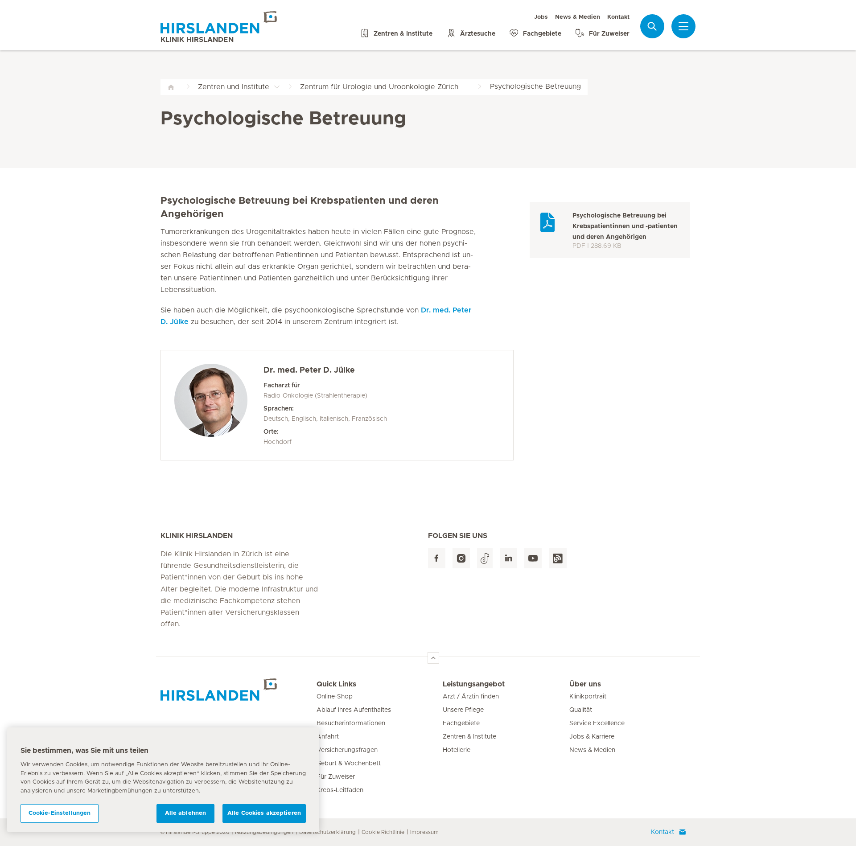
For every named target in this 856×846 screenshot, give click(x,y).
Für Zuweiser (336, 777)
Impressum (424, 832)
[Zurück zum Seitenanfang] (433, 658)
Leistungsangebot (474, 684)
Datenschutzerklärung (327, 832)
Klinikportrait (587, 697)
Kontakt (618, 17)
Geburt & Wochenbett (349, 763)
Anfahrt (328, 737)
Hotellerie (456, 750)
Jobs (541, 17)
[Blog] (558, 558)
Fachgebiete (461, 723)
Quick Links (336, 684)
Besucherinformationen (351, 723)
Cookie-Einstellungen (60, 813)
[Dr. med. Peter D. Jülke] (218, 405)
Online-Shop (335, 697)
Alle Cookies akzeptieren (264, 813)
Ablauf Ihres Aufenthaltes (354, 710)
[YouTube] (533, 558)
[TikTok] (485, 558)
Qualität (580, 710)
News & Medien (577, 17)
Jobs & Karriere (591, 737)
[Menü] (683, 26)
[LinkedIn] (508, 558)
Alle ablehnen (185, 813)
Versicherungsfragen (347, 750)
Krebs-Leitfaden (340, 790)
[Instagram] (461, 558)
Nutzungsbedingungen (264, 832)
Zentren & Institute (469, 737)
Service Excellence (597, 723)
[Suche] (652, 26)
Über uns (585, 684)
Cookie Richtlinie (383, 832)
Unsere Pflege (463, 710)
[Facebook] (436, 558)
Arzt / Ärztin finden (471, 697)
